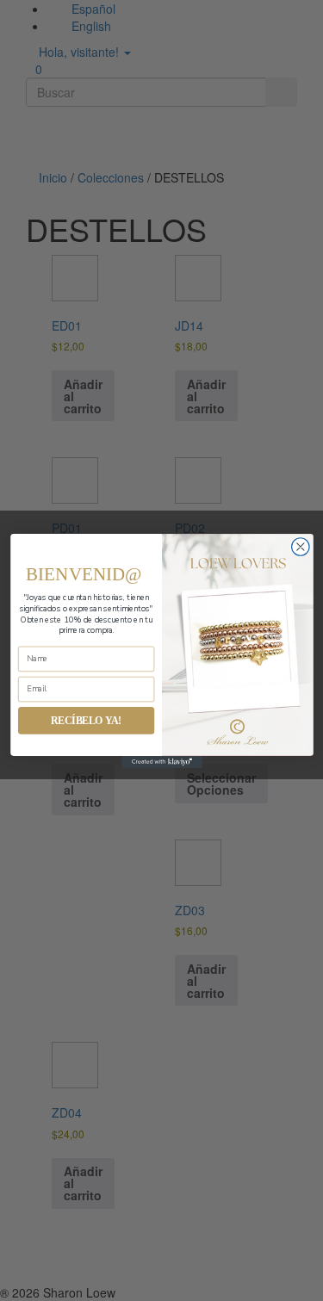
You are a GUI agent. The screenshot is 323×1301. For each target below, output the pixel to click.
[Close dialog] (300, 546)
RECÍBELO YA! (85, 720)
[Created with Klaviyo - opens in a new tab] (161, 761)
